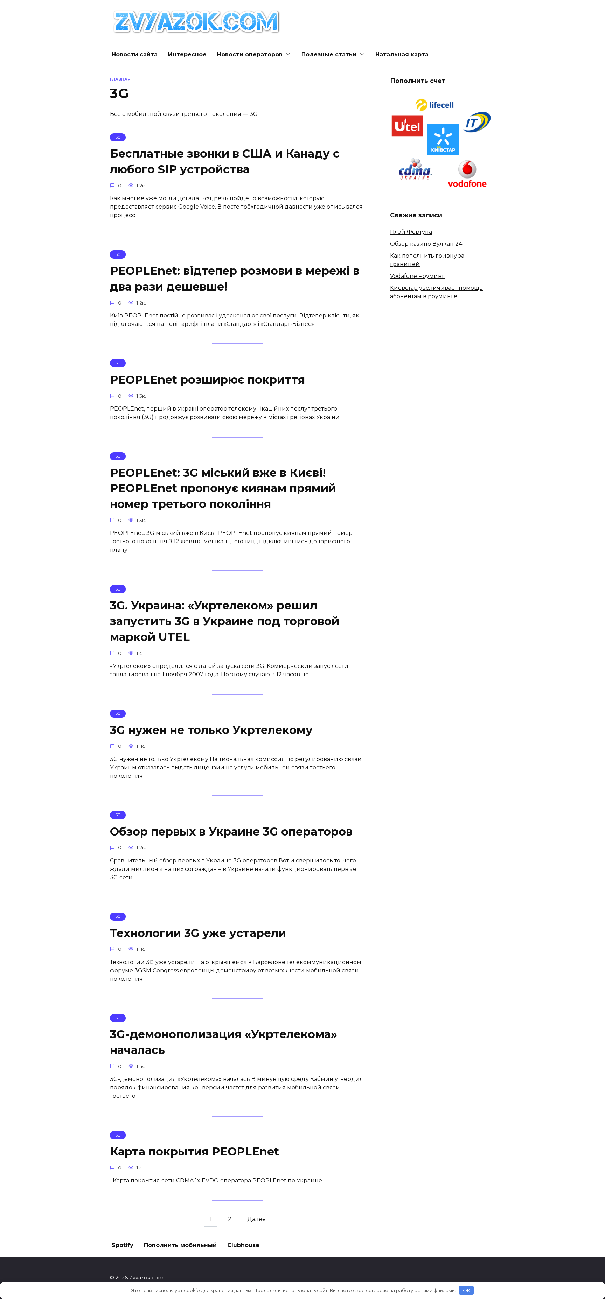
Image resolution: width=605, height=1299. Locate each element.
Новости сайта (135, 54)
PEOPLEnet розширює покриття (207, 379)
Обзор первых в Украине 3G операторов (231, 831)
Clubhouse (243, 1245)
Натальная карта (402, 54)
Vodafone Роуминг (417, 276)
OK (466, 1290)
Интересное (187, 54)
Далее (256, 1219)
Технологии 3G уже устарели (198, 933)
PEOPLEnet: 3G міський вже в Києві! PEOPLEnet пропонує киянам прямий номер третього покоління (223, 488)
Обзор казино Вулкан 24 (426, 243)
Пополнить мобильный (180, 1245)
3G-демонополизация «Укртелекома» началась (223, 1042)
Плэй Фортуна (411, 232)
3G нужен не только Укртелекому (211, 730)
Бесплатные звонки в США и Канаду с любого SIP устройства (225, 161)
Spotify (122, 1245)
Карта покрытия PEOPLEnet (194, 1151)
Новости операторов (250, 54)
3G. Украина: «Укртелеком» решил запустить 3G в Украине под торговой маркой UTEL (224, 621)
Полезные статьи (328, 54)
